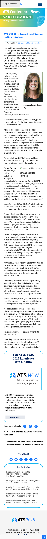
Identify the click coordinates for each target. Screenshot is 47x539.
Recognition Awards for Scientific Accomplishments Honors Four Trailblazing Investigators (18, 474)
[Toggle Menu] (40, 4)
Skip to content (10, 3)
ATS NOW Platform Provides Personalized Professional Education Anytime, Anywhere (21, 502)
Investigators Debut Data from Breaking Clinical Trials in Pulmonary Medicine (23, 482)
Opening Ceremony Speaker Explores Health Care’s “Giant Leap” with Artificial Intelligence (22, 488)
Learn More (15, 417)
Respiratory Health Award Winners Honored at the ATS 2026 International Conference (23, 495)
